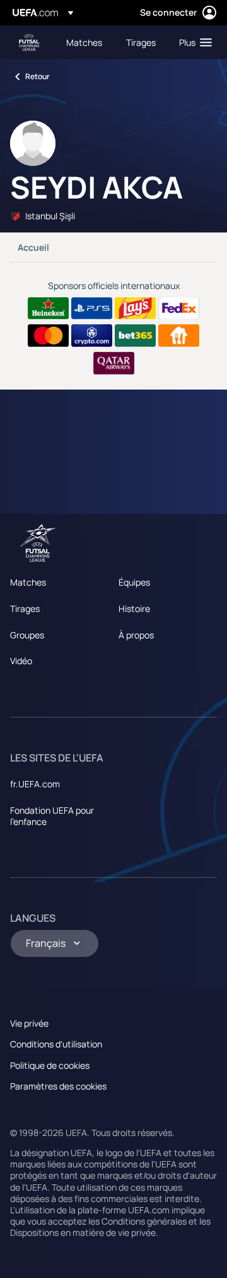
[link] (84, 42)
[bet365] (135, 335)
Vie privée (29, 1023)
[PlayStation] (91, 308)
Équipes (134, 582)
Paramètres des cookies (58, 1086)
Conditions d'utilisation (56, 1044)
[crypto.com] (91, 335)
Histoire (134, 608)
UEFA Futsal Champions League (29, 42)
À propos (136, 635)
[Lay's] (135, 308)
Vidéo (21, 661)
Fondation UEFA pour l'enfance (52, 815)
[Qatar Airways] (113, 363)
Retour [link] (37, 76)
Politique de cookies (50, 1065)
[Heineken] (48, 308)
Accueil (33, 247)
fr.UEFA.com (35, 784)
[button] (192, 42)
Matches (28, 582)
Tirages (25, 608)
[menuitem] (85, 42)
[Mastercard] (48, 335)
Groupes (27, 635)
